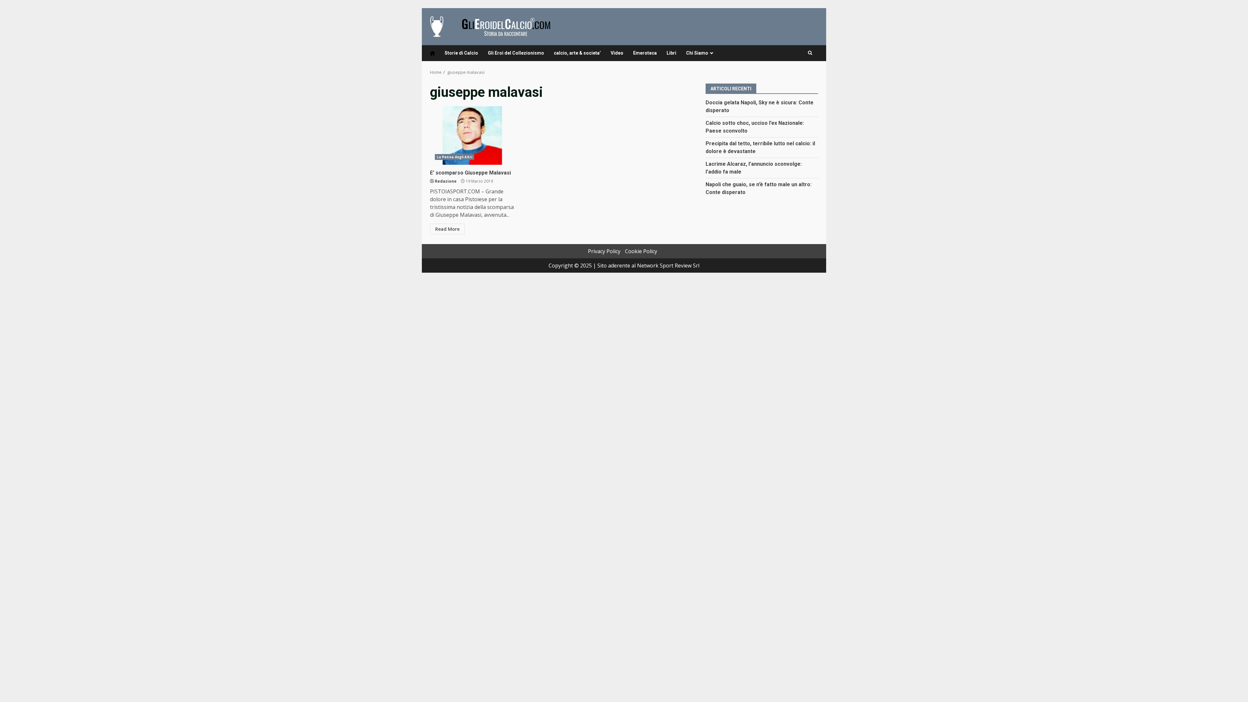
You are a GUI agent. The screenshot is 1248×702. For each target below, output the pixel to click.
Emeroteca (645, 53)
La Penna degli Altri (454, 157)
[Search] (810, 53)
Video (617, 53)
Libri (671, 53)
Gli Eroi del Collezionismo (516, 53)
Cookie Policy (641, 251)
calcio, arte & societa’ (577, 53)
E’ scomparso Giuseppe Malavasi (473, 135)
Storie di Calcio (461, 53)
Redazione (446, 181)
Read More (447, 229)
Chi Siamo (697, 53)
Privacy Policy (604, 251)
